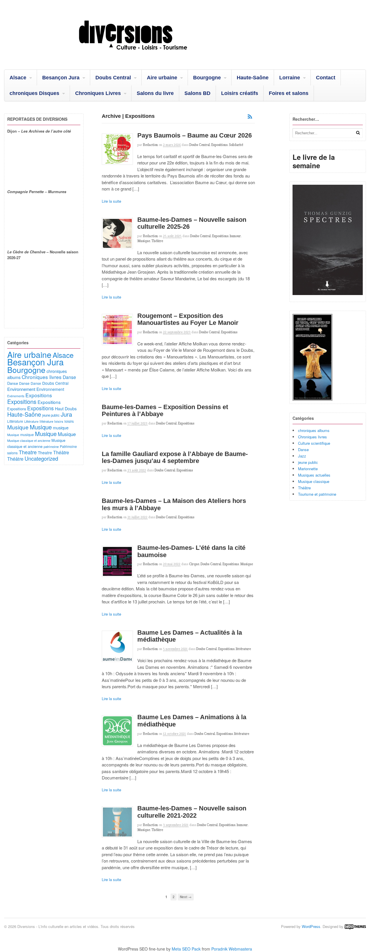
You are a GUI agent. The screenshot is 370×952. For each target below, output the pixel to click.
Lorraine (289, 77)
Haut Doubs (66, 408)
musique (61, 427)
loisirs (58, 421)
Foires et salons (288, 93)
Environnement (21, 389)
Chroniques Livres (98, 93)
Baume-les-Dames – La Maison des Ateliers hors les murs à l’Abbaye (174, 504)
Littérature (15, 421)
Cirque (194, 564)
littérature (243, 649)
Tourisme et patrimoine (317, 494)
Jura (66, 414)
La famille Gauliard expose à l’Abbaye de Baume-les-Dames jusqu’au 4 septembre (175, 457)
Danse (303, 449)
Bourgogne (207, 77)
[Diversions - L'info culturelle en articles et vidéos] (148, 55)
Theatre (28, 452)
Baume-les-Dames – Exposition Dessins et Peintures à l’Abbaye (165, 410)
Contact (325, 77)
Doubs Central (113, 77)
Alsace (18, 77)
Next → (186, 896)
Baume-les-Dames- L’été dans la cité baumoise (191, 551)
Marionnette (308, 468)
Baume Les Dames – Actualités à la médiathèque (189, 636)
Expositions (219, 145)
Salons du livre (155, 93)
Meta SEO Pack (186, 949)
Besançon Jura (60, 77)
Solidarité (236, 145)
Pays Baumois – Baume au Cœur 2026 (194, 135)
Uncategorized (41, 458)
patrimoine (51, 446)
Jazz (302, 456)
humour (235, 236)
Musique (143, 241)
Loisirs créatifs (239, 93)
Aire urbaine (162, 77)
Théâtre (157, 241)
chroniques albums (314, 430)
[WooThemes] (355, 926)
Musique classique (313, 481)
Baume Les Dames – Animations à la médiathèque (191, 720)
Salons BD (197, 93)
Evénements (15, 396)
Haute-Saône (253, 77)
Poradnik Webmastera (231, 949)
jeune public (308, 462)
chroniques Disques (34, 93)
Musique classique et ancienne (28, 440)
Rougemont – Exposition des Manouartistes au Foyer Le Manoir (187, 319)
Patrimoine (68, 446)
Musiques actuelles (314, 475)
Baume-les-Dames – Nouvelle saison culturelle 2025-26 (191, 223)
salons (12, 452)
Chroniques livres (312, 437)
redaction (150, 145)
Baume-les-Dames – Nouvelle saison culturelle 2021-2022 (191, 812)
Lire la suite (111, 201)
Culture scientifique (314, 443)
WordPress (311, 926)
